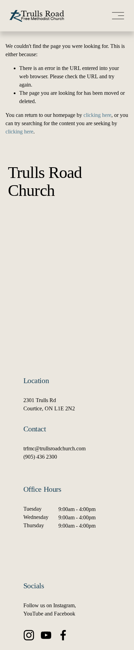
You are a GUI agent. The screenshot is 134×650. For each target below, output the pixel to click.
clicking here (97, 115)
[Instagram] (28, 635)
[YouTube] (46, 635)
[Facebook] (63, 635)
